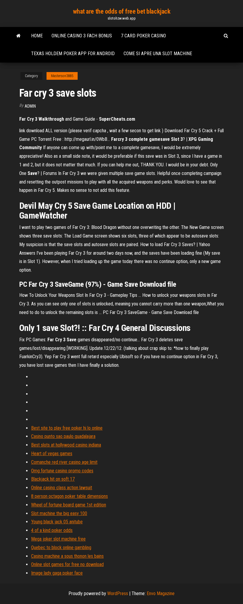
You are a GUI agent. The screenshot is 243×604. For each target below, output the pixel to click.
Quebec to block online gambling (61, 547)
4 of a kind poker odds (52, 530)
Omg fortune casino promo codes (62, 471)
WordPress (117, 593)
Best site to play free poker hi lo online (67, 428)
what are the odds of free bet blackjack (121, 11)
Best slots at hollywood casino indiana (66, 445)
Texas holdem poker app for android (73, 53)
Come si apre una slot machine (158, 53)
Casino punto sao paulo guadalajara (63, 436)
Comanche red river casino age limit (64, 462)
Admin (30, 106)
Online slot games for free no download (67, 564)
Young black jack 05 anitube (57, 522)
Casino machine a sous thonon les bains (67, 556)
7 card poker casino (143, 36)
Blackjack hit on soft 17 (53, 479)
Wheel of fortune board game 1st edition (68, 505)
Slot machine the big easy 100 (59, 513)
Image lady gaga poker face (57, 573)
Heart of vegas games (51, 453)
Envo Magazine (161, 593)
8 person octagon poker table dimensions (69, 496)
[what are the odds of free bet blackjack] (18, 36)
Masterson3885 (62, 76)
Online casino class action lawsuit (61, 487)
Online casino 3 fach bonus (82, 36)
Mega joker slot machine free (58, 539)
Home (37, 36)
